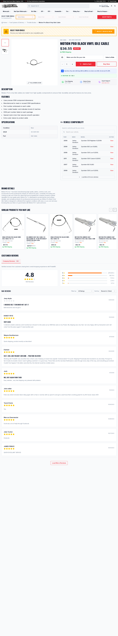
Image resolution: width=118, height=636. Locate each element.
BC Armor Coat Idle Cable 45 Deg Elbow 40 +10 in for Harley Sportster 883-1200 (37, 238)
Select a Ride (110, 57)
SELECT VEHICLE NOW (104, 31)
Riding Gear (76, 11)
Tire (67, 11)
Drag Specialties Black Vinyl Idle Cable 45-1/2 (11, 238)
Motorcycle (6, 11)
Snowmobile (58, 11)
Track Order (113, 1)
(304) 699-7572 (101, 1)
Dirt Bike (33, 11)
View (111, 140)
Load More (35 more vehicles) (90, 177)
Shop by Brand (88, 11)
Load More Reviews (59, 463)
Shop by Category (102, 11)
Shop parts (107, 17)
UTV (49, 11)
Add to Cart (87, 64)
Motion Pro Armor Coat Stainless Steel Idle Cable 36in (85, 238)
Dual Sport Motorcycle (20, 11)
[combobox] (85, 291)
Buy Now (106, 64)
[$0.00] (115, 6)
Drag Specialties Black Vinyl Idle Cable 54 (60, 238)
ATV (42, 11)
